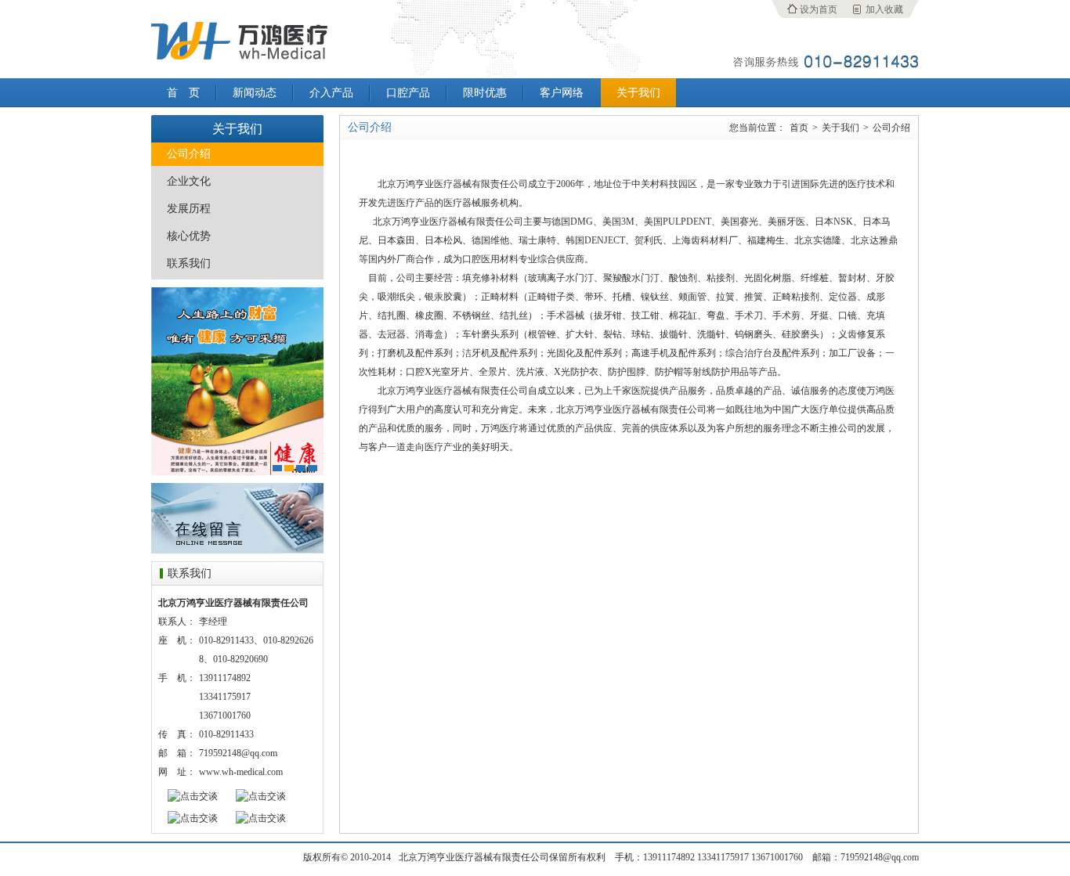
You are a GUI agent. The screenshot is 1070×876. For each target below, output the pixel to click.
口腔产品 (408, 93)
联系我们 (189, 263)
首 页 (183, 93)
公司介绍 (189, 154)
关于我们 (638, 93)
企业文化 (189, 181)
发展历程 (189, 208)
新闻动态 (255, 93)
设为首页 (818, 9)
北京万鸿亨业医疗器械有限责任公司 (237, 39)
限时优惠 (485, 93)
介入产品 (331, 93)
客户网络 (562, 93)
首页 (799, 127)
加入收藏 (884, 9)
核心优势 (189, 236)
